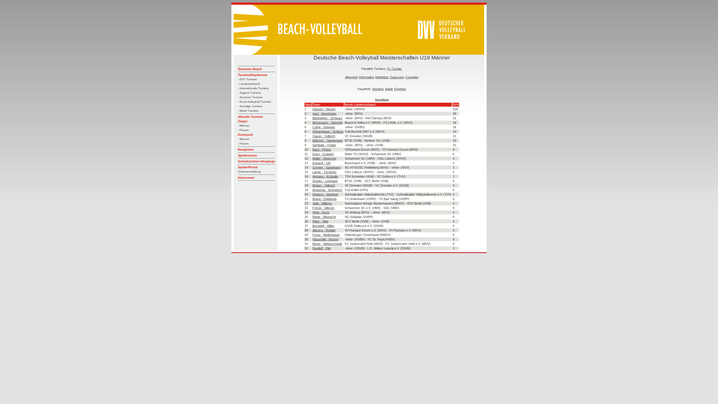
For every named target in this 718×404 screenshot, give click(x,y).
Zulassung (397, 77)
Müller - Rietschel (324, 158)
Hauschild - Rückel (325, 239)
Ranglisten (246, 149)
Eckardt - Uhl (321, 163)
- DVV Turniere (247, 79)
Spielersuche (247, 155)
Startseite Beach (250, 69)
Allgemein (351, 77)
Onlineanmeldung (249, 171)
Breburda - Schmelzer (327, 190)
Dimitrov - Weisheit (325, 194)
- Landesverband (249, 83)
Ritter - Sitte (320, 221)
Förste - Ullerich (323, 208)
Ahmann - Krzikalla (325, 176)
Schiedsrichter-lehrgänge (256, 161)
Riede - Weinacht (324, 217)
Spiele (389, 89)
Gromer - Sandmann (326, 167)
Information (366, 77)
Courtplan (411, 77)
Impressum (246, 177)
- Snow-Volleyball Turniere (254, 101)
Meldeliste (382, 77)
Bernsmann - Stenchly (327, 122)
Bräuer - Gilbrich (323, 185)
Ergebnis (400, 89)
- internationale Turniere (253, 88)
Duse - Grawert (323, 154)
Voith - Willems (322, 203)
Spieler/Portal (247, 167)
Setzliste (378, 89)
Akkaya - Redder (324, 230)
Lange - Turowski (324, 172)
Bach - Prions (321, 149)
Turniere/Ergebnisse (252, 75)
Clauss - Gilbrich (323, 136)
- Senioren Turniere (250, 97)
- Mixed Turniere (248, 110)
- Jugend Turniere (249, 92)
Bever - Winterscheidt (327, 243)
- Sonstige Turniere (250, 106)
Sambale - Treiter (324, 145)
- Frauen (243, 130)
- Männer (243, 125)
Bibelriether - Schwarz (327, 118)
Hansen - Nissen (323, 109)
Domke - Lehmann (325, 181)
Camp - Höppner (323, 127)
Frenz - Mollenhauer (326, 235)
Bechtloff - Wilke (323, 226)
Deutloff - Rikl (321, 248)
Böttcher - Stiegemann (327, 140)
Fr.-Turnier (394, 68)
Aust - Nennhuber (324, 113)
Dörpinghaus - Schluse (328, 131)
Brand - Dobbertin (324, 199)
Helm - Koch (320, 212)
